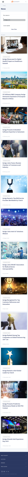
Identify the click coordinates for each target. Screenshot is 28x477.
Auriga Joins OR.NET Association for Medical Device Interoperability (13, 267)
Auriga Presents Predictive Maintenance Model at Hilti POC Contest (13, 406)
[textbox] (14, 15)
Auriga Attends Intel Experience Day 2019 (13, 440)
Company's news (6, 56)
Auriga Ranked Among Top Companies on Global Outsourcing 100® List (14, 337)
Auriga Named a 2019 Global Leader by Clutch (12, 372)
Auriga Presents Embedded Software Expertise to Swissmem (13, 131)
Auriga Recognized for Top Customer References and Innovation (11, 302)
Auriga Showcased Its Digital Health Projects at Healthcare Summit (12, 61)
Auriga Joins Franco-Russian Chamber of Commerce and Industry (12, 165)
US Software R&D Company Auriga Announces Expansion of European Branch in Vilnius (14, 97)
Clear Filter (14, 29)
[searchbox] (3, 22)
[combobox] (14, 15)
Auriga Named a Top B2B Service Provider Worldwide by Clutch (13, 199)
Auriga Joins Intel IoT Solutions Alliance (13, 233)
